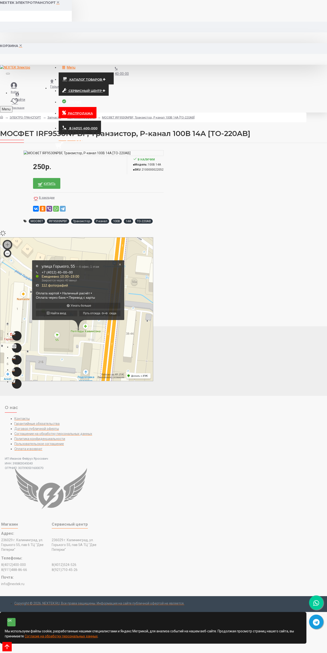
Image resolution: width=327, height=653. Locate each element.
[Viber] (49, 209)
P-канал (101, 221)
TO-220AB (144, 221)
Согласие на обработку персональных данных (61, 636)
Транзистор (81, 221)
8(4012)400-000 (13, 565)
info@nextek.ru (12, 584)
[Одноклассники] (42, 209)
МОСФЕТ (37, 221)
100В (116, 221)
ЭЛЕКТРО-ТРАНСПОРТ (25, 117)
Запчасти (54, 117)
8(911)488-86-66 (14, 570)
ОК (10, 620)
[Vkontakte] (17, 360)
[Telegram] (63, 209)
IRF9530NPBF (58, 221)
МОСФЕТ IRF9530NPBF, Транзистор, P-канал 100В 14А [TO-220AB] (148, 117)
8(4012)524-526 (64, 565)
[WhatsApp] (56, 209)
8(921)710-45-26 (65, 570)
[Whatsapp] (17, 336)
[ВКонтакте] (36, 209)
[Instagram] (17, 348)
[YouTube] (17, 372)
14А (128, 221)
